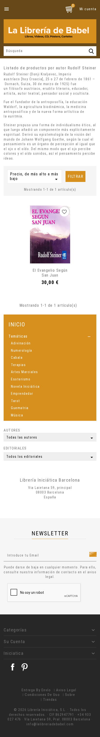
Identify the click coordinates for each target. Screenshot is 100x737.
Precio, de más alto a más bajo (34, 177)
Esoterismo (20, 379)
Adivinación (21, 343)
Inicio (16, 324)
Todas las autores (50, 438)
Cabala (17, 358)
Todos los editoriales (50, 457)
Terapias (18, 365)
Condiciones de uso (42, 694)
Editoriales (15, 448)
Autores (12, 430)
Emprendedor (22, 393)
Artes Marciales (24, 372)
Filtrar (75, 176)
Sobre (70, 694)
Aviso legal (66, 690)
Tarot (15, 401)
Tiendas (50, 699)
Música (17, 415)
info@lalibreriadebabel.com (50, 724)
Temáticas (18, 336)
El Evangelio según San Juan (50, 273)
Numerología (21, 350)
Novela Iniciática (25, 386)
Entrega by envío (36, 690)
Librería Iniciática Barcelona (50, 480)
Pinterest (24, 667)
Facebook (12, 667)
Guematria (20, 408)
